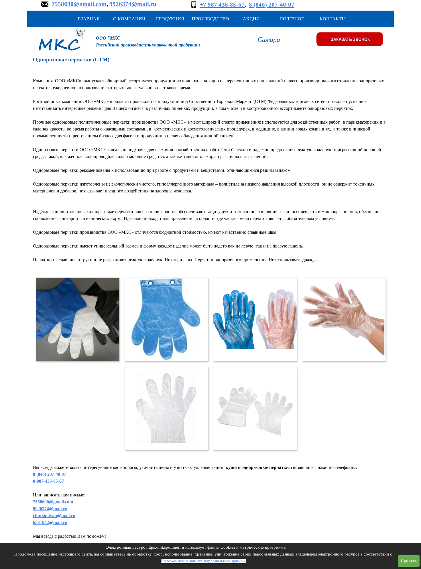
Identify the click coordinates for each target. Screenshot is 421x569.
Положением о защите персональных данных (203, 561)
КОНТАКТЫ (333, 18)
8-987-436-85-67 (48, 481)
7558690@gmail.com (79, 4)
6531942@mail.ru (50, 522)
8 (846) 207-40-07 (271, 4)
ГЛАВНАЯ (89, 18)
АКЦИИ (251, 18)
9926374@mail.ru (132, 4)
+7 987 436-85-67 (222, 4)
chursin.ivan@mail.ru (54, 515)
